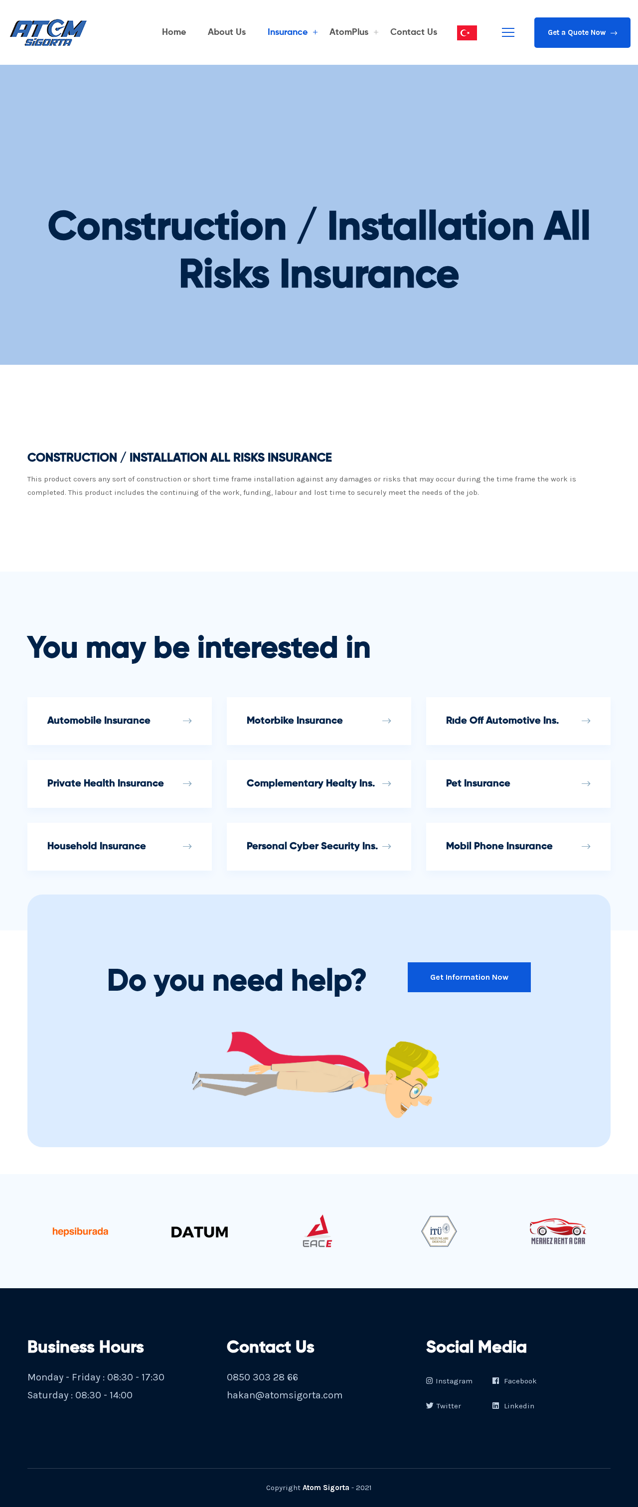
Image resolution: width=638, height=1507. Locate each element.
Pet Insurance (478, 784)
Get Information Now (469, 977)
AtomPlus (348, 32)
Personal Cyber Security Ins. (312, 847)
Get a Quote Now (577, 32)
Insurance (288, 32)
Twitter (449, 1405)
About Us (227, 32)
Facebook (519, 1380)
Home (174, 32)
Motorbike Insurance (295, 721)
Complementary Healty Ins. (311, 784)
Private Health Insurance (105, 784)
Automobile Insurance (99, 721)
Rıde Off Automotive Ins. (502, 721)
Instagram (454, 1380)
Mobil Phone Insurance (499, 847)
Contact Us (413, 32)
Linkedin (518, 1405)
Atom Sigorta (326, 1487)
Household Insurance (96, 847)
